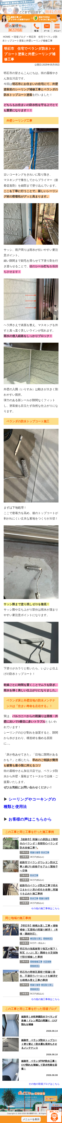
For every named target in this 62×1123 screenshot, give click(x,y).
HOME (6, 36)
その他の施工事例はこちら (45, 908)
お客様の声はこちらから (30, 819)
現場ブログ (20, 36)
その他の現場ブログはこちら (44, 1083)
